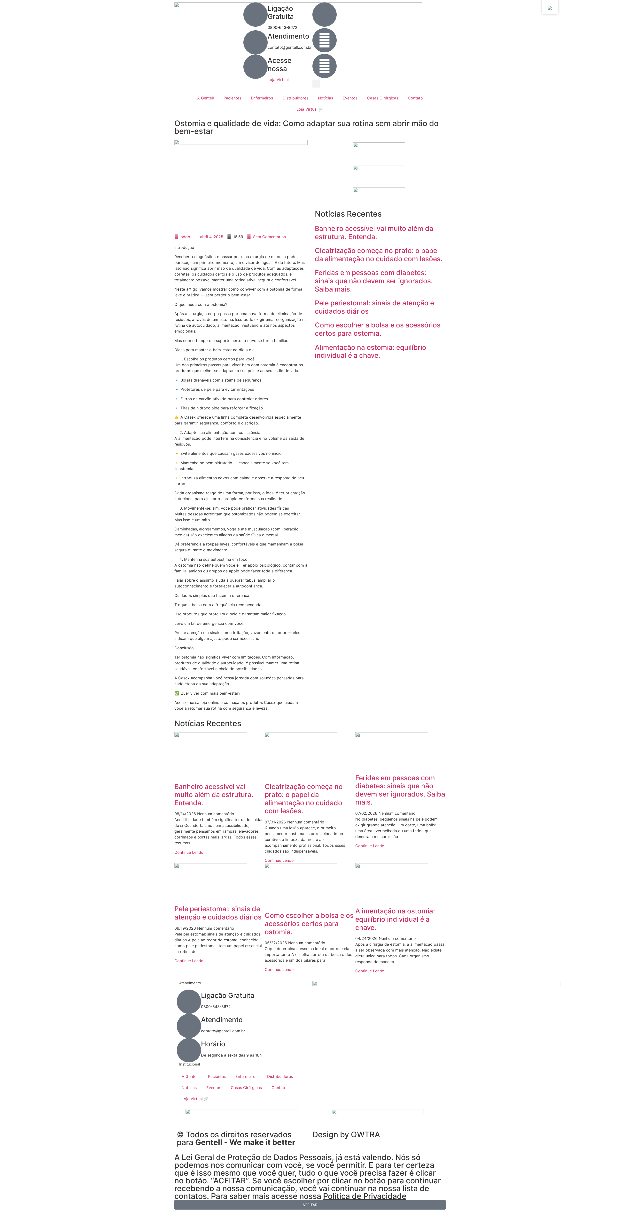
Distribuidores (295, 98)
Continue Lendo (188, 852)
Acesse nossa (279, 64)
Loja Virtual (278, 79)
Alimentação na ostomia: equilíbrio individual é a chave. (370, 351)
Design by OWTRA (346, 1134)
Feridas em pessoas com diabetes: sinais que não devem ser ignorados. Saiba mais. (374, 280)
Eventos (350, 98)
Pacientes (232, 98)
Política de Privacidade (364, 1196)
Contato (415, 98)
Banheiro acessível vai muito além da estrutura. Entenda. (374, 232)
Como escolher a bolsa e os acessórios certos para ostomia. (378, 329)
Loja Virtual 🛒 (310, 109)
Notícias (325, 98)
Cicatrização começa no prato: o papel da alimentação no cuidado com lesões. (378, 254)
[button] (316, 84)
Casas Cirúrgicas (382, 98)
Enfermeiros (262, 98)
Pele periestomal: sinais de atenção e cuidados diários (374, 307)
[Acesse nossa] (255, 67)
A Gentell (205, 98)
